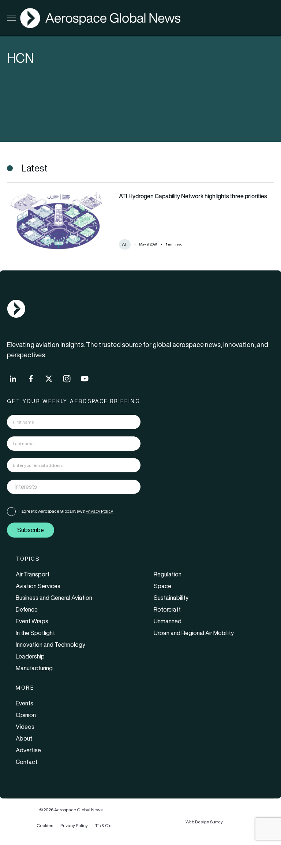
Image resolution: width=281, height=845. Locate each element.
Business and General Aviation (54, 598)
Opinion (26, 715)
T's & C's (103, 825)
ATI (125, 244)
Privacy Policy (99, 511)
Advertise (28, 750)
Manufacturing (34, 668)
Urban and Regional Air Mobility (194, 633)
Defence (27, 609)
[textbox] (66, 487)
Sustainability (171, 598)
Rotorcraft (167, 609)
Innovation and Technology (50, 645)
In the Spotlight (35, 633)
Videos (25, 727)
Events (24, 703)
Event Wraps (32, 621)
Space (162, 586)
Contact (26, 762)
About (24, 738)
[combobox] (73, 487)
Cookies (45, 825)
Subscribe (30, 530)
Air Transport (32, 574)
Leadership (30, 656)
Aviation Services (38, 586)
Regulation (167, 574)
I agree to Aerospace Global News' (66, 511)
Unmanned (167, 621)
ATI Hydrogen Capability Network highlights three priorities (194, 196)
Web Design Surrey (204, 822)
